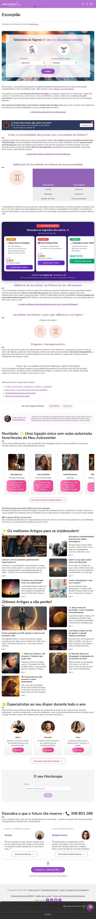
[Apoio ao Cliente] (87, 4)
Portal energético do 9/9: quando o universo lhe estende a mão (23, 634)
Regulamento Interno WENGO (22, 896)
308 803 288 (47, 275)
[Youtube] (55, 900)
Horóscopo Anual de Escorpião (17, 396)
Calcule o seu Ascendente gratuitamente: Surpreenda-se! (20, 561)
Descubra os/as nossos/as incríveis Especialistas (48, 876)
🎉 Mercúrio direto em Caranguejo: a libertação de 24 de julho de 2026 (81, 656)
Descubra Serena (23, 854)
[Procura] (83, 4)
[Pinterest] (60, 900)
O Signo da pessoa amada (60, 58)
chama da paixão (32, 295)
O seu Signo (23, 58)
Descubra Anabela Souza (69, 854)
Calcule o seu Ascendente (64, 89)
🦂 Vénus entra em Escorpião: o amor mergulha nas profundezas (81, 610)
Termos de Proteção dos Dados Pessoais (69, 896)
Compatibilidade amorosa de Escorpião (20, 393)
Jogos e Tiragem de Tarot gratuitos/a (74, 890)
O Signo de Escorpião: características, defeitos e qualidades (28, 387)
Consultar (18, 750)
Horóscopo (67, 406)
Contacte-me (86, 125)
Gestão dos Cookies (43, 896)
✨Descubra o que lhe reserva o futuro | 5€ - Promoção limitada (70, 485)
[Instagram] (51, 900)
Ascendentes (54, 406)
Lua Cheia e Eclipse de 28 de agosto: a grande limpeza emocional (80, 633)
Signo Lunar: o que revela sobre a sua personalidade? (26, 390)
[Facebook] (47, 900)
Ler (3, 576)
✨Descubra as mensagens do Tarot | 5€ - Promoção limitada (16, 485)
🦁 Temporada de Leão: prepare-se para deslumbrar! (31, 679)
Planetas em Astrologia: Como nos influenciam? (32, 581)
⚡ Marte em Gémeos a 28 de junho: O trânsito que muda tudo (33, 656)
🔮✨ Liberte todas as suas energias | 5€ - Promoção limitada (43, 485)
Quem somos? (34, 890)
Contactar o (47, 870)
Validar (48, 71)
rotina (71, 293)
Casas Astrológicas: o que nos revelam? (80, 581)
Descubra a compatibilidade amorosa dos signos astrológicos (81, 539)
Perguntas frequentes (49, 890)
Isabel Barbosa (34, 24)
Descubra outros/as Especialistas (46, 500)
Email (27, 784)
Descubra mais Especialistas (47, 761)
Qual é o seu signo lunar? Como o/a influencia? (80, 561)
